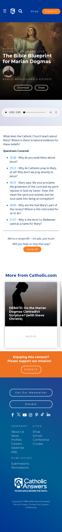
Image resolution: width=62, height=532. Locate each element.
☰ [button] (5, 11)
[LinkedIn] (49, 415)
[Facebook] (13, 415)
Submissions (20, 463)
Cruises (38, 443)
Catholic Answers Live (24, 51)
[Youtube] (25, 415)
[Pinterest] (37, 415)
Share (41, 87)
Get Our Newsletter (31, 392)
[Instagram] (31, 415)
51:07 (13, 220)
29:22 (13, 168)
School (37, 435)
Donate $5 (32, 249)
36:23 (13, 182)
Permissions (19, 467)
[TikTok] (42, 415)
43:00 (13, 205)
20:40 (13, 157)
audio (8, 48)
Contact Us (34, 504)
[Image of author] (8, 71)
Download (23, 87)
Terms (16, 504)
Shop (35, 11)
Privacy (24, 504)
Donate (51, 11)
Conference (41, 439)
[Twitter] (18, 415)
